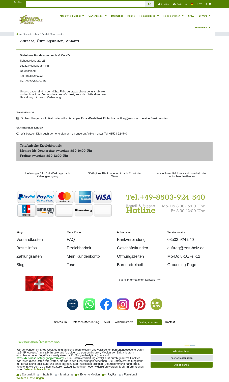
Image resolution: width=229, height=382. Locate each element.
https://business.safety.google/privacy (40, 358)
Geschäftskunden (132, 248)
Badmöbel (117, 15)
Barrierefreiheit (130, 264)
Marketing (66, 374)
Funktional (130, 374)
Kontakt (170, 322)
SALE (191, 15)
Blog (20, 264)
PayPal (111, 374)
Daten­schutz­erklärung (85, 322)
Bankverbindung (131, 239)
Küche (131, 15)
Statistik (47, 374)
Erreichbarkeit (79, 248)
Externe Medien (90, 374)
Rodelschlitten (172, 15)
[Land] (192, 4)
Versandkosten (29, 239)
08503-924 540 (180, 239)
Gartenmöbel (96, 15)
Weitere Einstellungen (30, 378)
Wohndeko (201, 27)
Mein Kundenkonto (83, 256)
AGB (107, 322)
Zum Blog (17, 2)
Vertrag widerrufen (149, 322)
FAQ (71, 239)
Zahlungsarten (29, 256)
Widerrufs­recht (124, 322)
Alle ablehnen (181, 364)
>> (158, 279)
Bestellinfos (26, 248)
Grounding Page (181, 264)
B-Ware (203, 15)
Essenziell (28, 374)
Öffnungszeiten (130, 256)
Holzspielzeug (147, 15)
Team (71, 264)
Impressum (60, 322)
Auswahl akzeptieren (182, 357)
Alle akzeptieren (181, 351)
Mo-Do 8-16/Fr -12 (183, 256)
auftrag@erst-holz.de (186, 248)
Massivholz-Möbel (70, 15)
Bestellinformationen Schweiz (137, 279)
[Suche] (149, 4)
